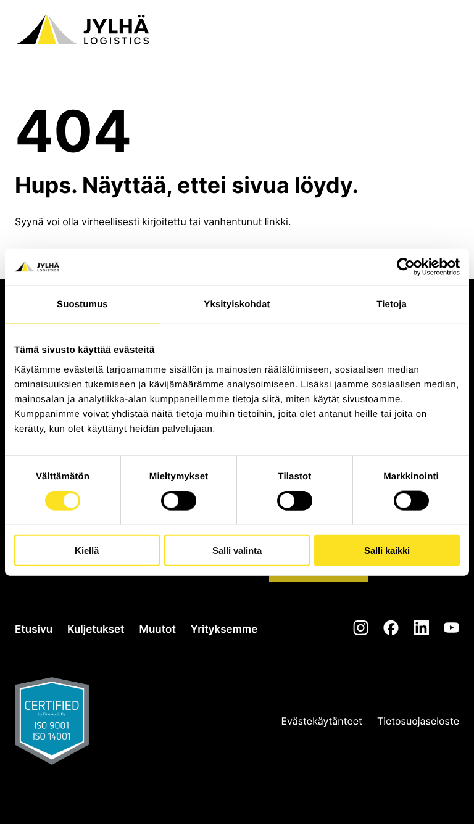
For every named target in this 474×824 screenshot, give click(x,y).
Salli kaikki (387, 550)
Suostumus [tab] (82, 304)
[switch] (178, 501)
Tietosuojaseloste (418, 721)
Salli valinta (237, 550)
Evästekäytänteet (321, 721)
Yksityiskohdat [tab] (237, 304)
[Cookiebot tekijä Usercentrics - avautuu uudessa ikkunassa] (406, 267)
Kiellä (87, 550)
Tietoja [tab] (391, 304)
